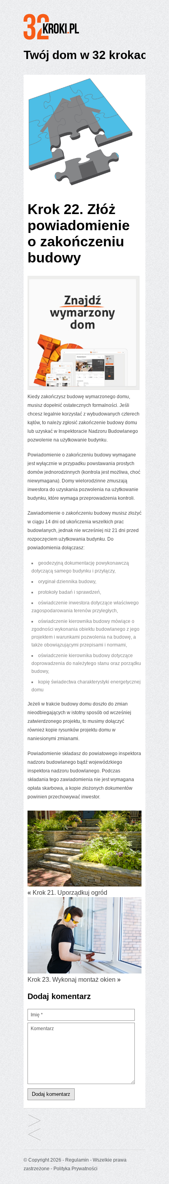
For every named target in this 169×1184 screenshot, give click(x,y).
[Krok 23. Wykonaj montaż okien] (84, 936)
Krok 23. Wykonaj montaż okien (72, 979)
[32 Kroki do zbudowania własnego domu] (61, 39)
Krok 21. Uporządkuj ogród (70, 892)
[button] (81, 132)
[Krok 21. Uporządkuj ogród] (84, 850)
